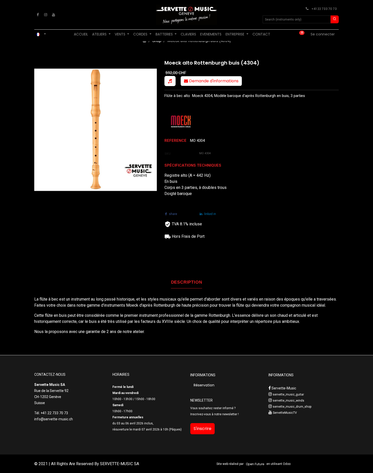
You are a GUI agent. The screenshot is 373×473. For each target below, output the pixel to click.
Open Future (255, 464)
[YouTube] (53, 14)
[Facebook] (37, 14)
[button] (170, 81)
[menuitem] (81, 34)
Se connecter (323, 34)
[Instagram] (45, 14)
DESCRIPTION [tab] (186, 282)
